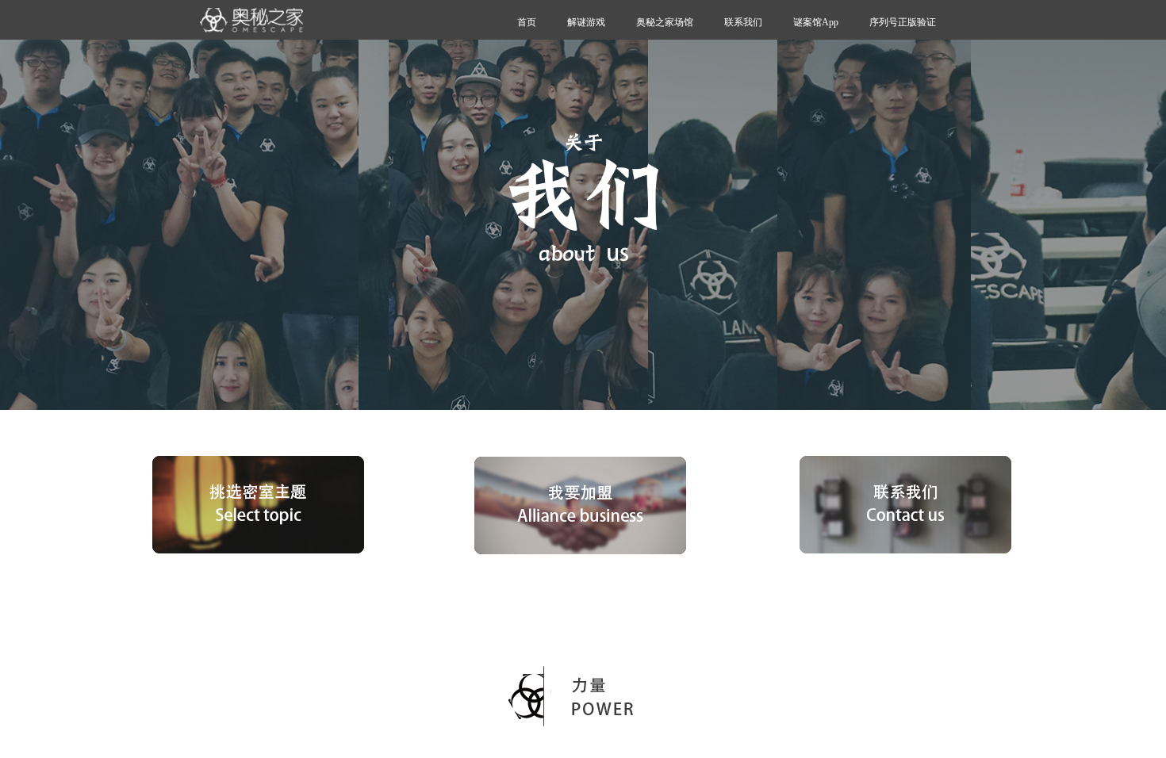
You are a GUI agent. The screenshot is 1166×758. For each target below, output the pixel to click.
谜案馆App (815, 22)
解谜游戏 (586, 22)
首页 (526, 22)
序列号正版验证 (902, 22)
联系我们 (743, 22)
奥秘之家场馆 (664, 22)
